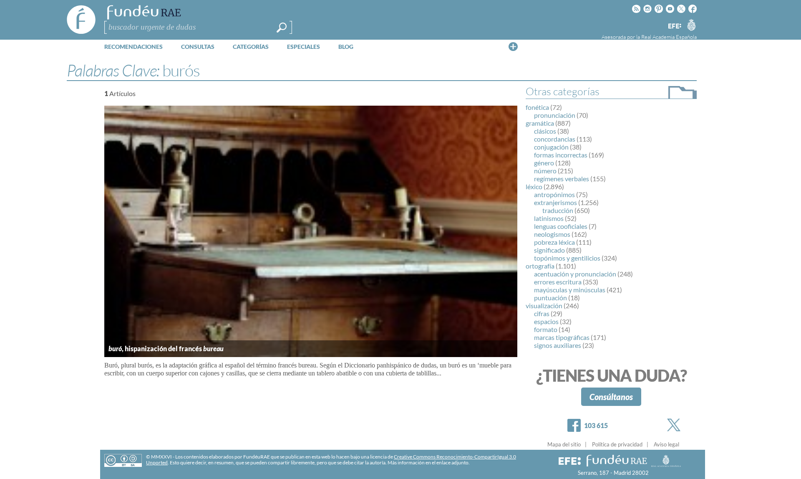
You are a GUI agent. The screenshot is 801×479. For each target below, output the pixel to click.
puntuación (550, 298)
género (544, 163)
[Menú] (513, 46)
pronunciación (554, 115)
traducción (557, 210)
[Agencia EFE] (674, 26)
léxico (534, 186)
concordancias (554, 139)
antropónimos (554, 194)
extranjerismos (555, 202)
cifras (541, 313)
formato (545, 329)
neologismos (552, 234)
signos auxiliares (557, 345)
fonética (537, 107)
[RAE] (691, 24)
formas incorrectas (560, 155)
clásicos (545, 131)
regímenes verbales (561, 178)
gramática (540, 123)
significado (549, 250)
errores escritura (558, 282)
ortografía (540, 266)
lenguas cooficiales (560, 226)
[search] (282, 27)
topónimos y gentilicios (567, 258)
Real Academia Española (669, 36)
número (545, 171)
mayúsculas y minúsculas (569, 290)
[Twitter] (675, 424)
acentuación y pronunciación (575, 274)
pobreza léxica (554, 242)
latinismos (549, 218)
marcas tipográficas (561, 337)
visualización (544, 305)
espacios (546, 321)
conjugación (551, 147)
